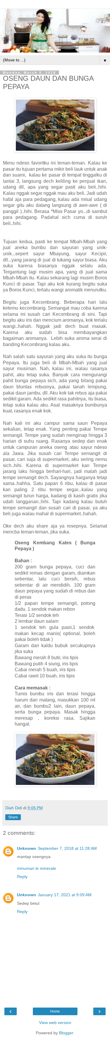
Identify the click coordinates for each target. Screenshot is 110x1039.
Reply (22, 876)
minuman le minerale (36, 868)
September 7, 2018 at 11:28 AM (67, 848)
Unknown (26, 848)
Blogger (66, 1032)
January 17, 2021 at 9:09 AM (65, 894)
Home (55, 1011)
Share (13, 817)
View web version (55, 1022)
